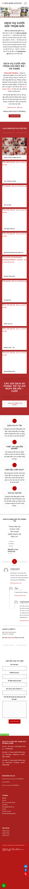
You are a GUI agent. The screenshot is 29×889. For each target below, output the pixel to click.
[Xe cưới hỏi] (14, 289)
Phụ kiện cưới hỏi (9, 228)
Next (23, 527)
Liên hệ (4, 809)
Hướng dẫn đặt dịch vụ (8, 807)
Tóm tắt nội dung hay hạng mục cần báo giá (15, 698)
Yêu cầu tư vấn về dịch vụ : (14, 688)
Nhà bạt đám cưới (9, 276)
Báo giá (4, 798)
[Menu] (24, 3)
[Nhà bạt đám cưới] (14, 265)
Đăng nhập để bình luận (15, 583)
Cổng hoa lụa (8, 323)
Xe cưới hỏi (7, 300)
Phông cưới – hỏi (9, 347)
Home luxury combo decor (12, 157)
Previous (5, 527)
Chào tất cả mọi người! (7, 785)
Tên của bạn (14, 664)
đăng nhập (11, 637)
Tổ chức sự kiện (6, 811)
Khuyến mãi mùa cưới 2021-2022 (9, 779)
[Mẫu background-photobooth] (14, 241)
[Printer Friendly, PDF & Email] (4, 734)
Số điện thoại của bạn (14, 680)
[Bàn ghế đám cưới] (14, 360)
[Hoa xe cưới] (14, 194)
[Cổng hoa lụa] (14, 313)
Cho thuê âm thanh (10, 181)
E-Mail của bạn (14, 672)
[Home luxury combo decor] (14, 146)
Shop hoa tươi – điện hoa (14, 107)
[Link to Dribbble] (25, 847)
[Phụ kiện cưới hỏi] (14, 218)
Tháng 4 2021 (5, 830)
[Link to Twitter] (23, 847)
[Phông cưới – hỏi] (14, 336)
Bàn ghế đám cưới (9, 371)
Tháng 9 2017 (5, 835)
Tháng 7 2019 (5, 833)
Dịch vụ (4, 800)
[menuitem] (5, 848)
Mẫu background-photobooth (13, 252)
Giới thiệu (4, 804)
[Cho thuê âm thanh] (14, 170)
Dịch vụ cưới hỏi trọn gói (8, 802)
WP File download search (9, 813)
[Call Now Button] (4, 885)
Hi (2, 782)
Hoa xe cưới (7, 205)
